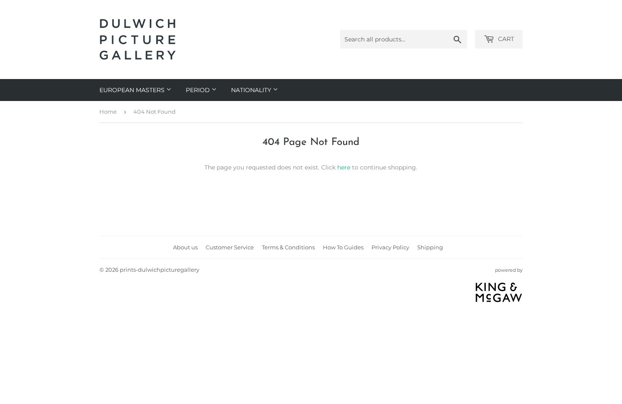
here (343, 167)
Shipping (430, 247)
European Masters (132, 90)
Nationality (252, 90)
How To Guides (343, 247)
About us (185, 247)
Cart (505, 39)
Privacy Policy (390, 247)
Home (108, 111)
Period (199, 90)
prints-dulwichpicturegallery (159, 269)
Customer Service (230, 247)
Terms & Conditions (288, 247)
